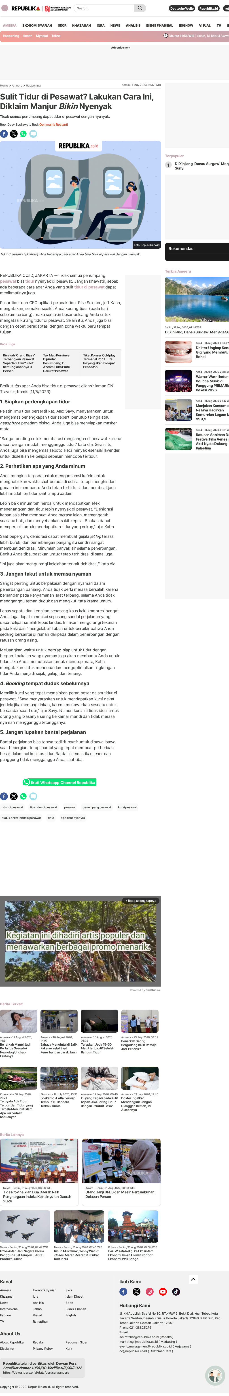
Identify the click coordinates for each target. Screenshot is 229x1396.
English (71, 1315)
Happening (11, 36)
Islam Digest (74, 1296)
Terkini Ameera (178, 271)
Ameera (17, 85)
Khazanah (7, 1296)
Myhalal (42, 36)
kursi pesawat (127, 807)
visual (205, 25)
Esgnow (6, 1315)
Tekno (56, 36)
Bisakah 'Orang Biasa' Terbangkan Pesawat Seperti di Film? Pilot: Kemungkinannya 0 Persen (19, 363)
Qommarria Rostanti (53, 124)
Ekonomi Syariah (37, 25)
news (115, 25)
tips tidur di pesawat (43, 807)
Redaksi (39, 1342)
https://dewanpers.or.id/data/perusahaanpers (36, 1372)
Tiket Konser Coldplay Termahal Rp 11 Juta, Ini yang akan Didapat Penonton (99, 361)
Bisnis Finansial (159, 25)
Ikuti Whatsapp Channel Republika (63, 782)
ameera (10, 25)
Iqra (35, 1296)
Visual (37, 1315)
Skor (69, 1290)
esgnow (186, 25)
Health (27, 36)
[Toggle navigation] (4, 8)
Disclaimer (7, 1348)
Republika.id (208, 8)
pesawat (8, 281)
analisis (133, 25)
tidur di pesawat (89, 287)
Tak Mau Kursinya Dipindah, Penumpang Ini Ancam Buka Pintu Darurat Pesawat (56, 363)
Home (4, 85)
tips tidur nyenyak (73, 818)
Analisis (38, 1303)
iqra (100, 25)
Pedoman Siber (76, 1342)
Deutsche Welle (181, 8)
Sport (69, 1303)
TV (219, 25)
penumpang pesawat (97, 807)
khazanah (81, 25)
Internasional (9, 1309)
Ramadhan (40, 1321)
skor (62, 25)
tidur (30, 281)
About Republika (12, 1342)
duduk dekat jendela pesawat (21, 818)
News (4, 1303)
